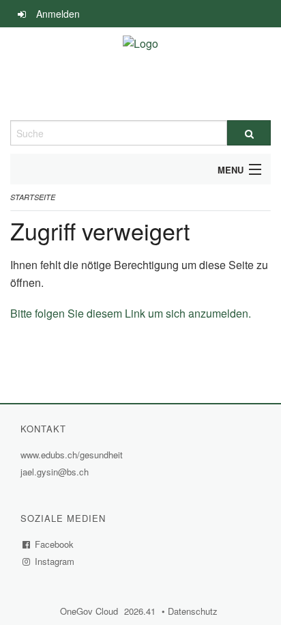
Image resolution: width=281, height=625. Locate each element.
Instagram (55, 561)
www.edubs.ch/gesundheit (73, 454)
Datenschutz (194, 611)
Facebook (54, 544)
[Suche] (249, 132)
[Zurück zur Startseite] (140, 74)
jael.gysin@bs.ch (54, 471)
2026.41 (140, 611)
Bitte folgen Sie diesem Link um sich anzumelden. (130, 313)
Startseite (32, 197)
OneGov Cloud (90, 611)
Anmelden (58, 13)
